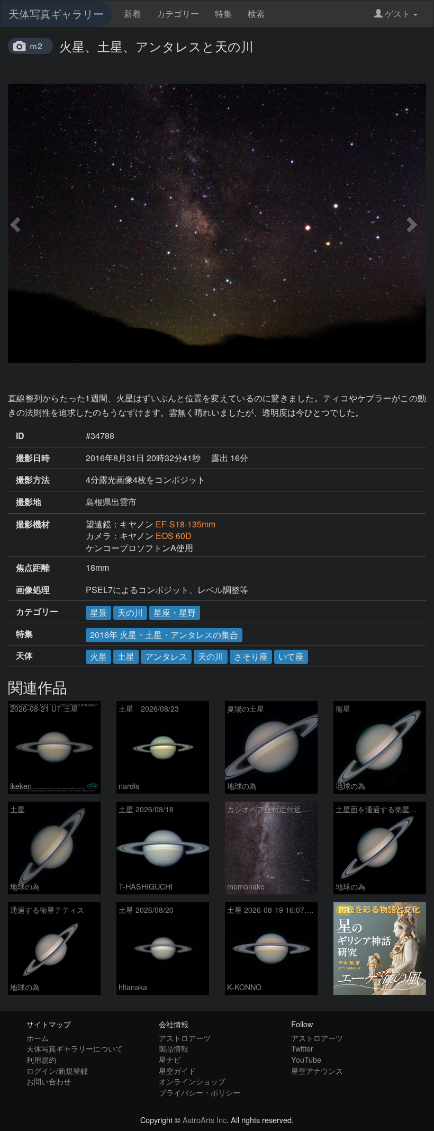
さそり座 (251, 656)
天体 (24, 655)
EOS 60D (174, 535)
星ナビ (170, 1059)
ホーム (37, 1037)
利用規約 (41, 1059)
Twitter (302, 1048)
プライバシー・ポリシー (199, 1092)
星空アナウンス (317, 1070)
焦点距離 (33, 567)
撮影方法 (33, 480)
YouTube (306, 1059)
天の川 (130, 612)
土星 (125, 656)
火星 (98, 656)
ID (20, 436)
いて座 (291, 656)
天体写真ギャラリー (56, 13)
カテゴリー (178, 13)
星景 (98, 612)
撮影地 (28, 502)
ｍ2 (35, 46)
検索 (256, 13)
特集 (223, 13)
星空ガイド (177, 1070)
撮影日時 (33, 458)
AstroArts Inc (205, 1119)
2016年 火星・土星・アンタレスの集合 (164, 635)
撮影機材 (33, 524)
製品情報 (173, 1048)
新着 (132, 13)
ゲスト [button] (397, 13)
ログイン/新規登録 (57, 1070)
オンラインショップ (192, 1081)
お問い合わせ (48, 1081)
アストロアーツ (185, 1037)
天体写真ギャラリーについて (74, 1048)
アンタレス (166, 656)
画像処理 (33, 590)
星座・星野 (174, 612)
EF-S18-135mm (185, 524)
